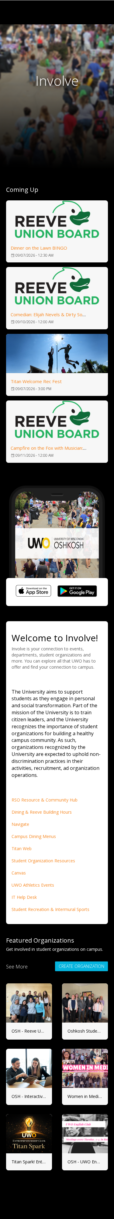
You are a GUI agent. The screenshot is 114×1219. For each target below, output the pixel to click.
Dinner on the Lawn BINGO (39, 248)
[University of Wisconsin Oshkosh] (48, 12)
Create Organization (81, 966)
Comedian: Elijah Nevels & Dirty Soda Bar (53, 314)
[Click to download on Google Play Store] (77, 592)
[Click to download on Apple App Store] (33, 592)
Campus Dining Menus (34, 836)
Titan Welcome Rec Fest (36, 381)
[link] (57, 231)
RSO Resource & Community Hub (45, 800)
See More (17, 966)
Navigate (20, 824)
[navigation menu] (102, 12)
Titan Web (22, 848)
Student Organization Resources (44, 861)
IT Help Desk (24, 897)
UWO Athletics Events (33, 885)
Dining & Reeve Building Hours (42, 812)
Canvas (19, 873)
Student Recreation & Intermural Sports (51, 909)
